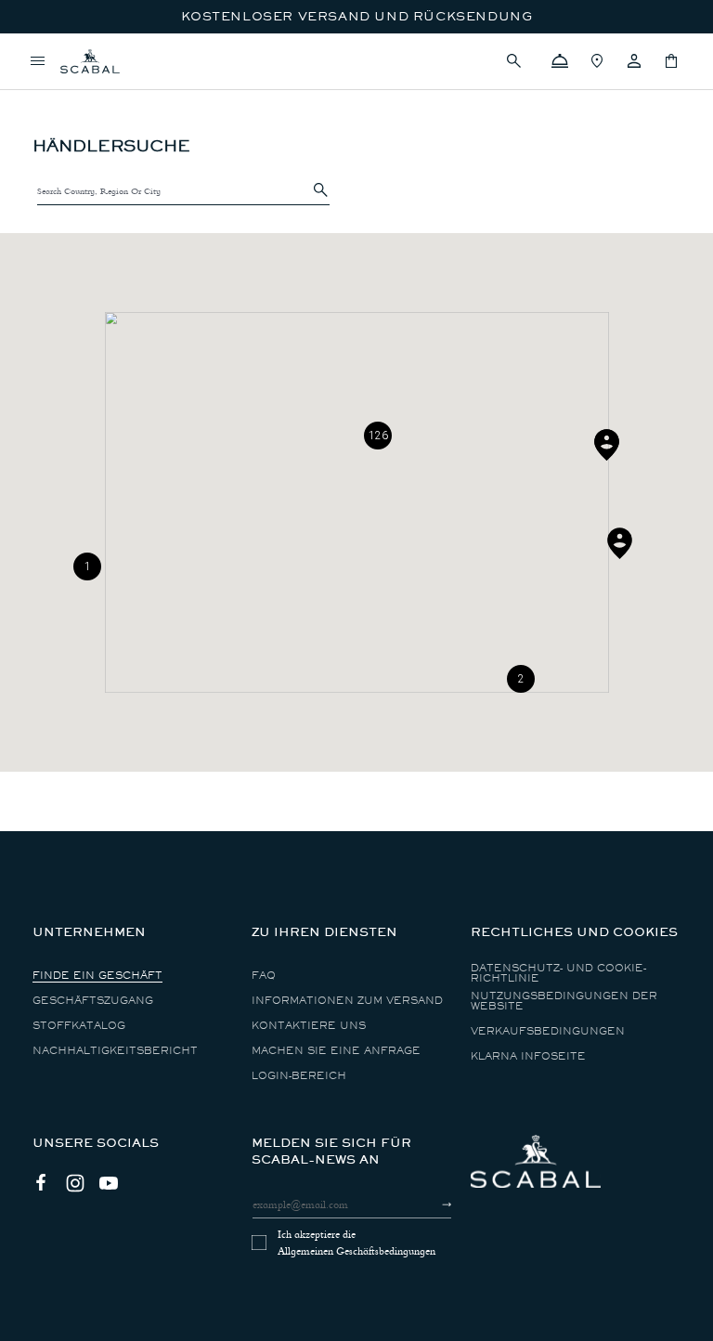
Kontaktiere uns (309, 1026)
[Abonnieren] (430, 1204)
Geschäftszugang (92, 1001)
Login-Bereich (299, 1076)
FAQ (264, 975)
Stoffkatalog (78, 1026)
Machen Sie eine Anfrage (336, 1051)
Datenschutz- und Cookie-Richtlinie (558, 973)
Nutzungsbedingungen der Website (564, 1001)
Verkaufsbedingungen (548, 1031)
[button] (522, 61)
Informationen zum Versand (347, 1001)
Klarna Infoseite (528, 1056)
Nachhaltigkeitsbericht (115, 1051)
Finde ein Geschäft (97, 975)
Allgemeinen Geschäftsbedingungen (356, 1250)
